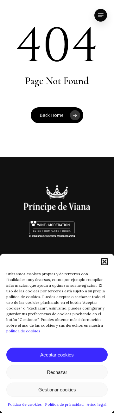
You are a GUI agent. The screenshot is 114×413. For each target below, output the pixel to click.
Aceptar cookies (57, 354)
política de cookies (23, 331)
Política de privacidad (64, 404)
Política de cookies (25, 404)
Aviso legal (96, 404)
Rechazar (57, 372)
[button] (104, 261)
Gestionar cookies (57, 389)
